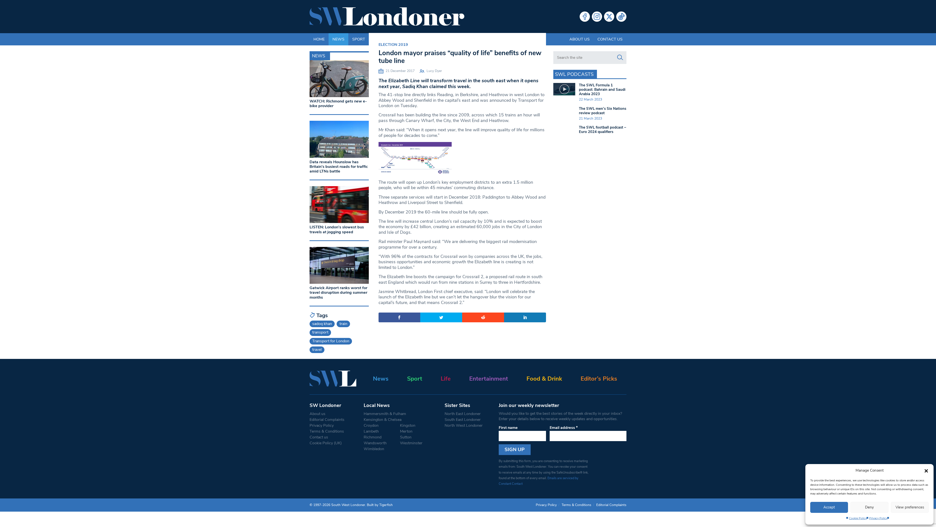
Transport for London (330, 341)
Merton (406, 431)
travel (317, 349)
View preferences (910, 507)
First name (508, 428)
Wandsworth (375, 443)
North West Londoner (464, 425)
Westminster (411, 443)
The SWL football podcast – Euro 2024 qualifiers (602, 129)
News (381, 379)
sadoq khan (322, 323)
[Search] (620, 57)
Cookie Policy (858, 518)
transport (320, 332)
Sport (414, 379)
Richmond (372, 437)
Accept (829, 507)
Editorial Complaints (327, 419)
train (343, 323)
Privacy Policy (878, 518)
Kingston (407, 425)
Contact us (610, 39)
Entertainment (488, 379)
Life (446, 379)
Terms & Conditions (327, 431)
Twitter (609, 16)
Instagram (597, 16)
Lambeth (371, 431)
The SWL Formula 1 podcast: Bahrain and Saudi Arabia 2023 (602, 89)
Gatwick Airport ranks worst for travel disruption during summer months (338, 292)
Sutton (405, 437)
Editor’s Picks (599, 379)
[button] (926, 470)
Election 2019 (393, 44)
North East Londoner (463, 413)
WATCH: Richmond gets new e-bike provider (338, 104)
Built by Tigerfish (380, 505)
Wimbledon (374, 449)
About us (579, 39)
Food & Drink (544, 379)
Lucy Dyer (434, 71)
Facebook (585, 16)
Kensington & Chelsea (382, 419)
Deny (869, 507)
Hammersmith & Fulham (385, 413)
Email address (564, 428)
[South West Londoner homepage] (387, 16)
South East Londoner (463, 419)
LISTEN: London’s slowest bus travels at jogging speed (337, 229)
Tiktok (621, 16)
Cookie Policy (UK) (326, 443)
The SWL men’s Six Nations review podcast (602, 110)
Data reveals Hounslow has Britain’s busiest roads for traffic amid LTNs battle (339, 166)
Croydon (371, 425)
